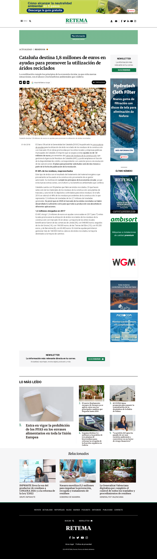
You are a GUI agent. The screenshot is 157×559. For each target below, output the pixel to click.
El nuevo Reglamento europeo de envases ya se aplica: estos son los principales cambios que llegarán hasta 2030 (92, 407)
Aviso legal (69, 544)
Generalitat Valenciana (111, 497)
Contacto (118, 510)
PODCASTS (85, 510)
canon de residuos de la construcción (81, 155)
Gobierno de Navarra (70, 497)
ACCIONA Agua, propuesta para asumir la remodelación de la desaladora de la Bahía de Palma (123, 407)
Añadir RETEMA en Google (42, 82)
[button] (20, 82)
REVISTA (37, 510)
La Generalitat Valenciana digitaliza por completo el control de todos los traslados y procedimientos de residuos (117, 489)
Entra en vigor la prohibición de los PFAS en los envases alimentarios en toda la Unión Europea (48, 431)
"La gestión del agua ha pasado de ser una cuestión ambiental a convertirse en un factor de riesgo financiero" (123, 437)
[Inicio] (77, 21)
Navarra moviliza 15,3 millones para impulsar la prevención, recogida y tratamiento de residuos (77, 489)
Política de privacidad (84, 544)
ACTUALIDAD (48, 510)
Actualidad (25, 49)
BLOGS (69, 510)
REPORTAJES (59, 510)
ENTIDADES (96, 510)
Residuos (40, 49)
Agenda (76, 510)
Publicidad (108, 510)
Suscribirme (124, 70)
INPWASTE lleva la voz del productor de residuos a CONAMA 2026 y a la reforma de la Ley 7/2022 (37, 489)
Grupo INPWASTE (27, 497)
